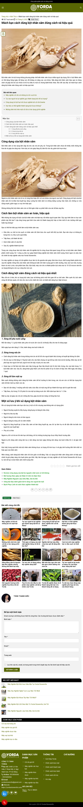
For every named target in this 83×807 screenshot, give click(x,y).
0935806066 (14, 774)
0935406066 (7, 777)
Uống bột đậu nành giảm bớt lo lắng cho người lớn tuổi (24, 482)
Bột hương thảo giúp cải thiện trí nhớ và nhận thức (22, 476)
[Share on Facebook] (36, 489)
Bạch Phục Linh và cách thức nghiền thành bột (21, 485)
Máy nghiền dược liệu (9, 731)
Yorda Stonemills (48, 804)
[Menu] (3, 7)
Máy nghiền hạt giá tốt (9, 727)
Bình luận (8, 619)
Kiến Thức (13, 16)
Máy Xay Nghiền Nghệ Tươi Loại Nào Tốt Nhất (24, 691)
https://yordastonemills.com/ (12, 787)
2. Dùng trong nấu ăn (17, 131)
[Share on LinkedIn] (50, 489)
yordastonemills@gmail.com (12, 782)
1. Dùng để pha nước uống (18, 129)
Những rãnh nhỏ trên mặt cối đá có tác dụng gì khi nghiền (25, 109)
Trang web (8, 655)
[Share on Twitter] (39, 489)
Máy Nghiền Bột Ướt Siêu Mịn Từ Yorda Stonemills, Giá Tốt (28, 704)
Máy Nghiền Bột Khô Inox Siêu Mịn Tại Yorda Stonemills (27, 684)
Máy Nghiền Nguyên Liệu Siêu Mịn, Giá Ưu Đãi (21, 479)
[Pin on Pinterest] (47, 489)
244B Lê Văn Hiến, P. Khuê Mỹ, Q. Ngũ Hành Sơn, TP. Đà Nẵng (10, 769)
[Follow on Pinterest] (11, 793)
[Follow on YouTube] (15, 793)
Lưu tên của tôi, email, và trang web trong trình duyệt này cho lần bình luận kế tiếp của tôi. (38, 665)
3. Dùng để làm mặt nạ (17, 133)
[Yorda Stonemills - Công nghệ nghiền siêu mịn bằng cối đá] (41, 7)
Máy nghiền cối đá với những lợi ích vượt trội (21, 95)
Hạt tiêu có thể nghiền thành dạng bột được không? (23, 106)
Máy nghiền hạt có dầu (9, 739)
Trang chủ (5, 16)
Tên (6, 637)
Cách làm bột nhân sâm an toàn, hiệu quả (20, 124)
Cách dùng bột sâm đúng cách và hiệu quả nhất (22, 127)
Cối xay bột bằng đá (9, 724)
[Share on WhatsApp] (32, 489)
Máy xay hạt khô (7, 735)
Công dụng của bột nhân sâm (16, 122)
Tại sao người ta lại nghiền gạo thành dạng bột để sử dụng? (26, 99)
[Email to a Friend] (43, 489)
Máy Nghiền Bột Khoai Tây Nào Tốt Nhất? (22, 698)
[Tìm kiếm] (80, 8)
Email (6, 646)
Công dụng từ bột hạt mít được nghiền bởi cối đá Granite (25, 102)
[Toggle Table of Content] (77, 119)
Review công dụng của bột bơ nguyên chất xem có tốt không (26, 473)
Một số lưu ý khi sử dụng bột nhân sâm (19, 136)
